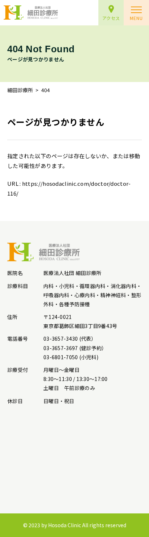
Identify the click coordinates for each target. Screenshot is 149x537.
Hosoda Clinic (64, 525)
